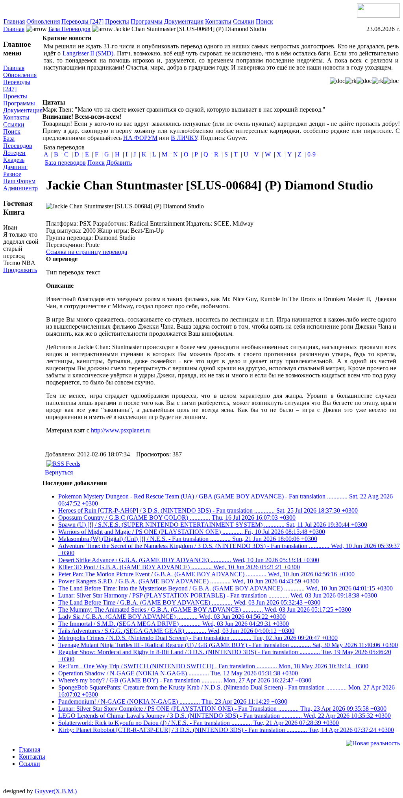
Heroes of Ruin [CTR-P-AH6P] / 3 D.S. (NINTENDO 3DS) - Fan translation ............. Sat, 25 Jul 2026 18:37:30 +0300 (208, 510)
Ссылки (243, 21)
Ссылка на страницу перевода (86, 251)
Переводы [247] (82, 21)
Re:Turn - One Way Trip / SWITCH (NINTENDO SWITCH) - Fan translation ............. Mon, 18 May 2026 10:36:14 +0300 (213, 666)
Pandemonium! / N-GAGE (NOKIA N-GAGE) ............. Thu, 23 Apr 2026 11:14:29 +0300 (172, 701)
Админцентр (20, 188)
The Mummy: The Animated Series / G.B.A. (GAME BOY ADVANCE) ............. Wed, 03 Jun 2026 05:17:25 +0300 (204, 609)
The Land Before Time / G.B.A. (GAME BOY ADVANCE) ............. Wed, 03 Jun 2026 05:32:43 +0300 (189, 602)
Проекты (117, 21)
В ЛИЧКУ (184, 137)
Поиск (264, 21)
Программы (147, 21)
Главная (14, 21)
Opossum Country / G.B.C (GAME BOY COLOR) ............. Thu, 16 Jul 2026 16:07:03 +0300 (177, 517)
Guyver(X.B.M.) (56, 791)
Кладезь (13, 159)
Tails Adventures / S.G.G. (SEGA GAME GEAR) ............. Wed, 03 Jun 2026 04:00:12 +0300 (176, 630)
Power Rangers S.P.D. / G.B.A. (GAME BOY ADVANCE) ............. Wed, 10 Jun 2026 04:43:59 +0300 (188, 581)
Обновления (43, 21)
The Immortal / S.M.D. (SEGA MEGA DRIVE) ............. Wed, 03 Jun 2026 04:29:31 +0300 (173, 623)
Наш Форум (19, 181)
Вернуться (59, 472)
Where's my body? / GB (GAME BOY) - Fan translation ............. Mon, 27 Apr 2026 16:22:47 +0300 (184, 680)
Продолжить (20, 270)
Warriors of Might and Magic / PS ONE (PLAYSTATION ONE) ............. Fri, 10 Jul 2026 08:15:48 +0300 (191, 531)
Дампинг (15, 167)
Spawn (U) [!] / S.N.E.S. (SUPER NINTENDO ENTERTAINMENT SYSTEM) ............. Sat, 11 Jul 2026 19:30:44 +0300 (212, 524)
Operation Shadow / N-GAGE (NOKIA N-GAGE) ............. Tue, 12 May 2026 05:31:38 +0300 (178, 673)
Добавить (119, 162)
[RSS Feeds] (63, 463)
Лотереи (14, 152)
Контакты (218, 21)
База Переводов (69, 29)
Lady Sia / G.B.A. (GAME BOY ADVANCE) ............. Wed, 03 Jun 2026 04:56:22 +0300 (172, 616)
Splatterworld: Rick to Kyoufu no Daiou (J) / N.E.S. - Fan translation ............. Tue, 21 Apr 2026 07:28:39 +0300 (198, 722)
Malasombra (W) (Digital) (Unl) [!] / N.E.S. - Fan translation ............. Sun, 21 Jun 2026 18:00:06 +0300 (187, 538)
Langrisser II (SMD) (88, 53)
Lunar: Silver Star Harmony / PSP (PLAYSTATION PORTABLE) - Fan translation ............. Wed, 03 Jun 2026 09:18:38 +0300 (217, 595)
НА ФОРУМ (140, 137)
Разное (12, 174)
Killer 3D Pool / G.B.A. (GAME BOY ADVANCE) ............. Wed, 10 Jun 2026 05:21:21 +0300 (179, 567)
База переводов (65, 162)
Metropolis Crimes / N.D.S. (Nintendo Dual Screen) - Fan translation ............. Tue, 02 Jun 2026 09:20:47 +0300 (198, 637)
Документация (183, 21)
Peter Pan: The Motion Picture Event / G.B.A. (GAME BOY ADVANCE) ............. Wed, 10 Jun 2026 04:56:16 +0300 (206, 574)
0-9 (311, 154)
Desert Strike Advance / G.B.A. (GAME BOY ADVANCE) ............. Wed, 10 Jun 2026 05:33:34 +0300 (188, 560)
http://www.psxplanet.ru (120, 430)
